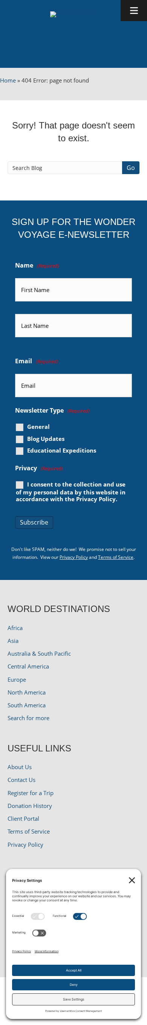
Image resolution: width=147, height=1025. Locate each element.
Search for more (28, 718)
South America (27, 705)
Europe (17, 679)
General (38, 426)
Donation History (30, 805)
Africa (15, 628)
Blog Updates (45, 438)
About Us (20, 767)
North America (27, 692)
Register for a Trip (31, 793)
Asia (13, 640)
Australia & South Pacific (39, 653)
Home (8, 80)
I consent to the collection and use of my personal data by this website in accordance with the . (71, 491)
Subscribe (34, 522)
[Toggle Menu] (134, 10)
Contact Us (21, 779)
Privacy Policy (96, 499)
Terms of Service (115, 557)
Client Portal (23, 818)
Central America (28, 666)
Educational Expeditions (61, 450)
